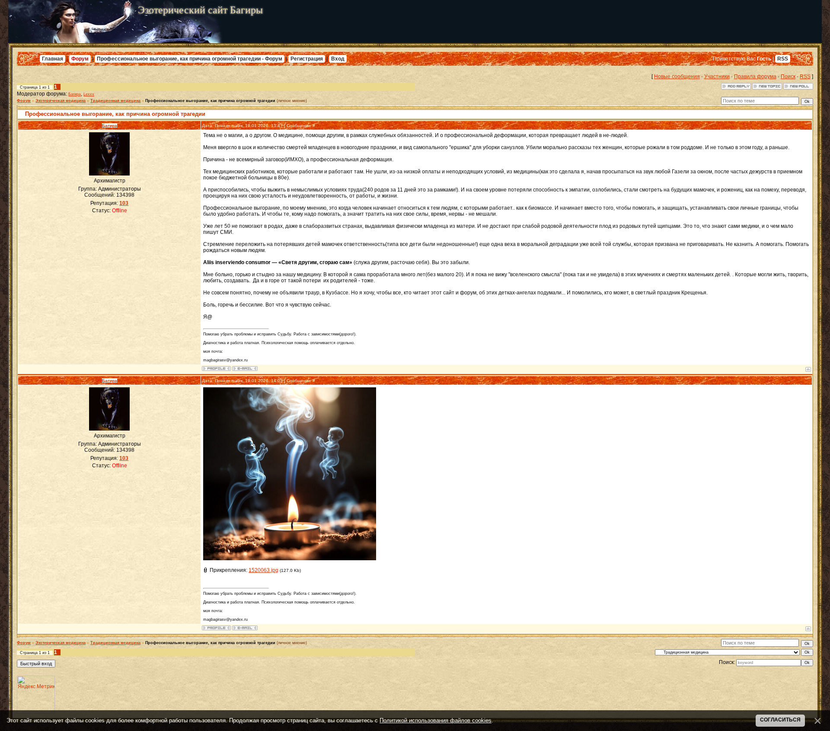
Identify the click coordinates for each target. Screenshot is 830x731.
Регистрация (306, 59)
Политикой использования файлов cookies (436, 720)
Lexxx (88, 94)
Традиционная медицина (115, 101)
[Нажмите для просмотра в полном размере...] (289, 558)
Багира (74, 94)
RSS (782, 59)
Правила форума (755, 76)
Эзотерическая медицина (60, 101)
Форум (80, 59)
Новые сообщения (677, 76)
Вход (338, 59)
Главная (52, 59)
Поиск (788, 76)
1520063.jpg (263, 570)
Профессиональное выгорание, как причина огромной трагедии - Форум (189, 59)
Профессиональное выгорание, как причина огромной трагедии (210, 101)
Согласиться (780, 720)
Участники (717, 76)
